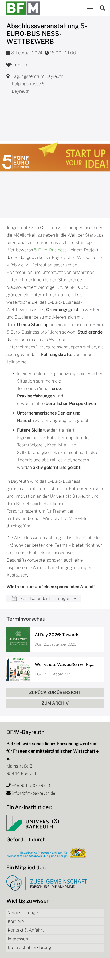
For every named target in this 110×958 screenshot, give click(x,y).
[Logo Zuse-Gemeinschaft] (46, 883)
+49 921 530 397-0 (31, 785)
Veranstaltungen (24, 912)
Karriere (16, 921)
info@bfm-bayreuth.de (33, 793)
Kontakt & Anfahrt (26, 930)
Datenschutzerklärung (29, 947)
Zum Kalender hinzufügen (44, 598)
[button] (90, 8)
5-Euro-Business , (51, 250)
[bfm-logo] (22, 8)
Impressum (18, 938)
